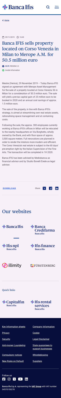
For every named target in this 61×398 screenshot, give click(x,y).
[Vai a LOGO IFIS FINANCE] (44, 249)
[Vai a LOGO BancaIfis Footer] (16, 230)
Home (6, 20)
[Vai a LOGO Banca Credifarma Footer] (44, 230)
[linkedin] (26, 379)
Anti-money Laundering (13, 345)
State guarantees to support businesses (42, 347)
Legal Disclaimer (41, 339)
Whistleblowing (40, 355)
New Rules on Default (13, 361)
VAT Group (36, 386)
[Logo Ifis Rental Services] (44, 305)
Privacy (6, 333)
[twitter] (14, 379)
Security (6, 339)
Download (9, 188)
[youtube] (20, 379)
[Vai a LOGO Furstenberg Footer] (44, 268)
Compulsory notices (12, 355)
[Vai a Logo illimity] (16, 268)
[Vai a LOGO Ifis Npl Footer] (16, 249)
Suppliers (37, 361)
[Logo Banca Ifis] (17, 7)
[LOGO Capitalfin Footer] (16, 305)
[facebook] (4, 379)
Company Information (44, 326)
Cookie (36, 333)
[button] (48, 7)
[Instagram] (9, 379)
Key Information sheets (13, 326)
